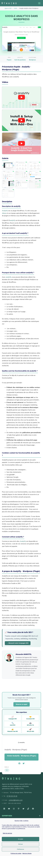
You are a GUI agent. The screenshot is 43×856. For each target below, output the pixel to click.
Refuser (20, 844)
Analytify (5, 211)
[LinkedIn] (4, 809)
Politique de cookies (16, 853)
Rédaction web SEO (12, 730)
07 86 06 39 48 (12, 796)
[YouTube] (9, 809)
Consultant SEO (30, 718)
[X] (23, 809)
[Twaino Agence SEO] (11, 778)
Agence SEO (8, 8)
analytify (12, 220)
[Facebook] (33, 809)
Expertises (7, 816)
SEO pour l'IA (30, 724)
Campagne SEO (12, 718)
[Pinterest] (18, 809)
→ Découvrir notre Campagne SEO (17, 643)
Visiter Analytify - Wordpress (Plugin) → (21, 757)
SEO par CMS (30, 730)
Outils (15, 8)
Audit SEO (12, 724)
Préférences (20, 849)
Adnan (4, 213)
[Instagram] (14, 809)
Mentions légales (27, 853)
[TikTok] (28, 809)
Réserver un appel (21, 704)
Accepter (20, 839)
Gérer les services (7, 833)
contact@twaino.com (15, 800)
